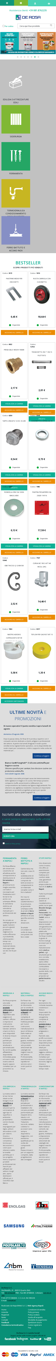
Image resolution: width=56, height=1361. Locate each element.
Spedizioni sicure (35, 1322)
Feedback (5, 1322)
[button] (17, 57)
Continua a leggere (41, 756)
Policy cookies (33, 1315)
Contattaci (11, 1300)
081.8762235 (10, 1293)
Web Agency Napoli (35, 1305)
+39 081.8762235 (38, 10)
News (3, 1317)
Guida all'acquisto (35, 1317)
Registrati (5, 1315)
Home (3, 1309)
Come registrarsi (35, 1325)
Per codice (9, 26)
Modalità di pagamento (37, 1320)
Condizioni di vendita (36, 1309)
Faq (29, 1327)
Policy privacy (33, 1312)
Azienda (4, 1312)
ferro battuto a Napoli (27, 912)
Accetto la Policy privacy (12, 844)
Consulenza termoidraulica (12, 1325)
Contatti (4, 1320)
